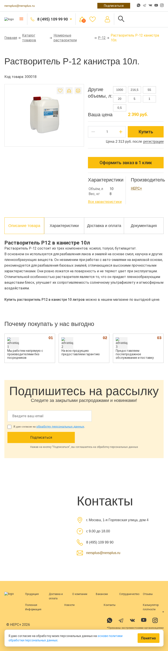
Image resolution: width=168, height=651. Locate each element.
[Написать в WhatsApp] (138, 6)
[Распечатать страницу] (78, 90)
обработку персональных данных (60, 426)
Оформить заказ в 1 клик (126, 162)
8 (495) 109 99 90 (52, 19)
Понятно (148, 638)
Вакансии (102, 594)
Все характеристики (105, 202)
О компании (79, 594)
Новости (69, 605)
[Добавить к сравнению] (69, 90)
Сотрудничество (129, 594)
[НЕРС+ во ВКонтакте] (150, 6)
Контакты (110, 605)
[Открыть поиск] (121, 19)
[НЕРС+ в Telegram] (144, 6)
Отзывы (148, 594)
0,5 (119, 107)
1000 (119, 89)
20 (119, 98)
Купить (145, 131)
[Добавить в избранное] (60, 90)
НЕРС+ (136, 188)
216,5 (134, 89)
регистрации (153, 141)
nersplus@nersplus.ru (19, 5)
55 (149, 89)
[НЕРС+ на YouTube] (156, 6)
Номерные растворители (65, 37)
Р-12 (102, 38)
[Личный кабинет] (107, 19)
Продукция (32, 594)
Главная (10, 38)
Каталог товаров (29, 37)
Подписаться (114, 5)
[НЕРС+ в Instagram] (162, 6)
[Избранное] (92, 19)
